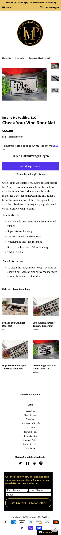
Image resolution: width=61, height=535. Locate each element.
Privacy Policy (30, 431)
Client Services (30, 415)
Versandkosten (15, 136)
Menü (9, 7)
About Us (30, 410)
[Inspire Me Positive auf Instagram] (40, 463)
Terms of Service (30, 444)
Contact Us (49, 532)
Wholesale (30, 448)
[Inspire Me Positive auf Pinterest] (34, 463)
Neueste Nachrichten (30, 394)
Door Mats (19, 58)
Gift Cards (30, 427)
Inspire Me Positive (40, 517)
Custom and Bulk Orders (31, 423)
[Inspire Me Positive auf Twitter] (20, 463)
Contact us (30, 419)
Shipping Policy (30, 440)
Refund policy (30, 435)
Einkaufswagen (51, 7)
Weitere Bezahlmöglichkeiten (31, 174)
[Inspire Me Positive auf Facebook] (27, 463)
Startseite (6, 58)
